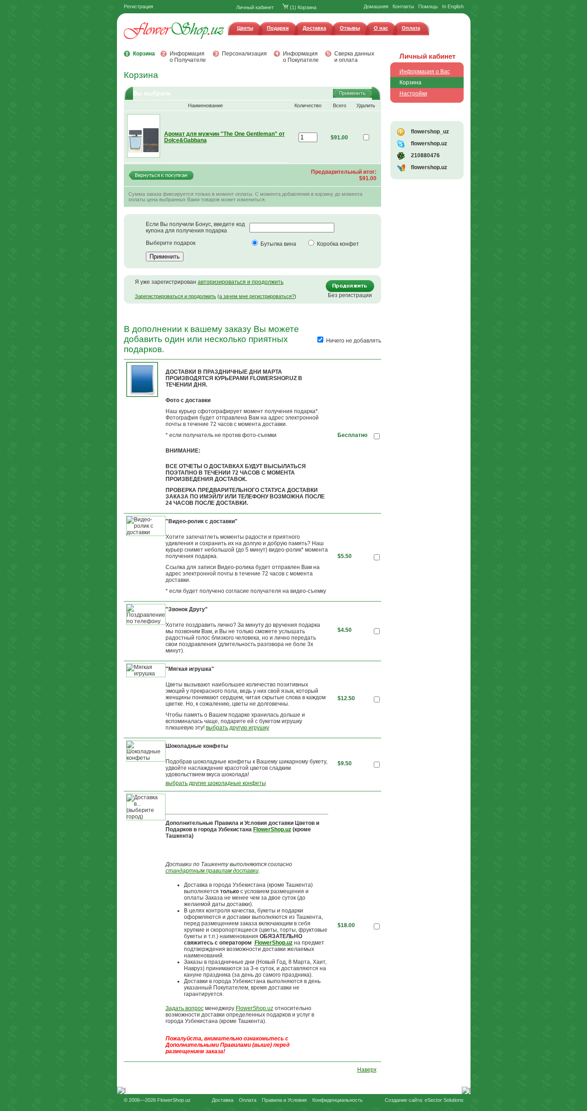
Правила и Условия (284, 1100)
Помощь (428, 6)
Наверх (367, 1070)
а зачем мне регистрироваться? (256, 296)
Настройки (413, 93)
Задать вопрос (185, 1008)
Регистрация (138, 6)
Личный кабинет (255, 7)
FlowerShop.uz (254, 1008)
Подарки (278, 28)
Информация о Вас (424, 71)
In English (453, 6)
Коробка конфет (338, 244)
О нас (381, 28)
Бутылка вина (278, 244)
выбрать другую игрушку (237, 727)
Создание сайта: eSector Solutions (424, 1100)
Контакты (403, 6)
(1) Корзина (302, 7)
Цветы (245, 28)
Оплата (411, 28)
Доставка (314, 28)
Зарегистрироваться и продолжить (175, 296)
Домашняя (376, 6)
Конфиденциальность (337, 1100)
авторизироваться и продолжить (240, 282)
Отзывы (350, 28)
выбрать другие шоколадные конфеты (216, 783)
